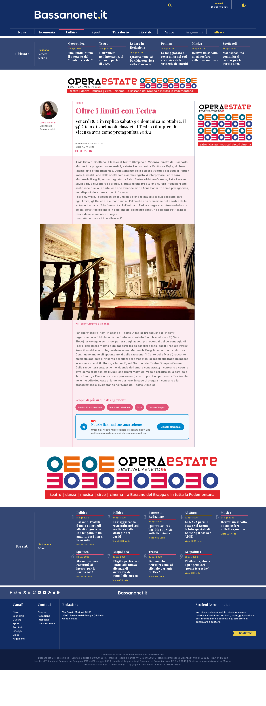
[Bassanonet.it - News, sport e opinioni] (71, 14)
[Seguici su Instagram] (15, 592)
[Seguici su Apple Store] (54, 592)
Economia (47, 32)
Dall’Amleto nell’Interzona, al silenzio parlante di (111, 58)
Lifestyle (145, 32)
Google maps (69, 618)
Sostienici (245, 633)
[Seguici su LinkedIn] (29, 592)
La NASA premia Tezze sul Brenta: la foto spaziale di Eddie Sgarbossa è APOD (198, 529)
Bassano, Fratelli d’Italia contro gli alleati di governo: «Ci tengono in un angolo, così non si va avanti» (89, 531)
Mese (41, 548)
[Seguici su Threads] (19, 592)
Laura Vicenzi (48, 122)
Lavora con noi (46, 623)
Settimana (44, 544)
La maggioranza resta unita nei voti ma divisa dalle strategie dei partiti (174, 58)
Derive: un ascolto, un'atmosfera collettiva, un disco (205, 56)
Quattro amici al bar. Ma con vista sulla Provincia (142, 60)
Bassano (43, 50)
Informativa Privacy (96, 664)
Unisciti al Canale (171, 426)
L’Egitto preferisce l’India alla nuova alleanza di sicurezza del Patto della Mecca (126, 568)
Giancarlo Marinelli (119, 407)
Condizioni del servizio (168, 664)
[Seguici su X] (24, 592)
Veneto (42, 54)
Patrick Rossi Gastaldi (90, 407)
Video (169, 32)
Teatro (79, 102)
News (22, 32)
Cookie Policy (116, 664)
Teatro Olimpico (157, 407)
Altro (218, 32)
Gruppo (42, 612)
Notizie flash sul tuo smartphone (116, 424)
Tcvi (139, 407)
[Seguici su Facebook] (11, 592)
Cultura (71, 32)
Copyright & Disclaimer (140, 664)
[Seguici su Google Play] (58, 592)
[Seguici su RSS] (49, 592)
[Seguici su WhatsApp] (34, 592)
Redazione (44, 615)
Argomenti (194, 32)
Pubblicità (43, 619)
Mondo (42, 58)
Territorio (120, 32)
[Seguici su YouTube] (44, 592)
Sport (96, 32)
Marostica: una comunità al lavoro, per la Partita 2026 (233, 58)
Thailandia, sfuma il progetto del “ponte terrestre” (81, 56)
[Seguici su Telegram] (39, 592)
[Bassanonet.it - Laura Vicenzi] (49, 110)
